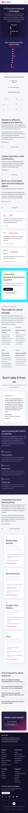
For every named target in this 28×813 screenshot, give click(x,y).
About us (4, 771)
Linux (8, 636)
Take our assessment (10, 292)
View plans (4, 762)
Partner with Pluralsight (20, 756)
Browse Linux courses (11, 659)
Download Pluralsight (6, 760)
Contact (3, 752)
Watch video (15, 31)
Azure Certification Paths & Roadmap (10, 741)
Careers (3, 773)
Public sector (18, 781)
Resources (4, 777)
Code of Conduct (20, 809)
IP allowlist (4, 756)
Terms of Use (7, 809)
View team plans (11, 724)
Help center (4, 754)
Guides (16, 752)
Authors (16, 762)
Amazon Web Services (11, 542)
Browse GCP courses (11, 626)
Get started (14, 25)
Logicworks (8, 201)
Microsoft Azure (13, 573)
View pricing (5, 170)
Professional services (6, 764)
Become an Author (19, 754)
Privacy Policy (13, 809)
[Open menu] (25, 2)
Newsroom (4, 775)
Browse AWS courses (11, 563)
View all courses (6, 524)
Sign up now (5, 793)
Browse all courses (14, 46)
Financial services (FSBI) (20, 773)
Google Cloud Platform (12, 606)
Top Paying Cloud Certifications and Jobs (11, 737)
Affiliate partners (18, 758)
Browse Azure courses (11, 595)
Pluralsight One (18, 760)
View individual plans (12, 721)
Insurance (17, 777)
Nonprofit (17, 779)
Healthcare (17, 775)
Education (17, 771)
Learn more (8, 289)
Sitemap (3, 758)
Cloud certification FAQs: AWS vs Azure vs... (11, 739)
